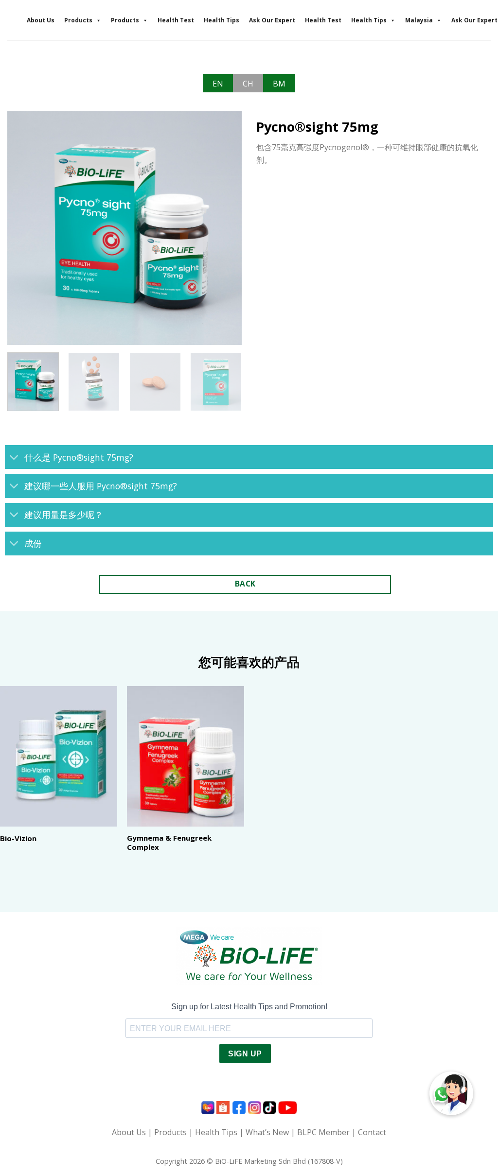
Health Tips (221, 20)
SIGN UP (245, 1054)
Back (245, 583)
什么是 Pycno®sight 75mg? (78, 457)
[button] (451, 1093)
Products (78, 20)
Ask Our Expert (272, 20)
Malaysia (419, 20)
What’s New (267, 1132)
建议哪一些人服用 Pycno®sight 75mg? (100, 486)
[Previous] (24, 227)
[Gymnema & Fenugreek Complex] (185, 756)
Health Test (176, 20)
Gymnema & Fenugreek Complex (169, 842)
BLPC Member (323, 1132)
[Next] (224, 227)
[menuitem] (218, 83)
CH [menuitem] (248, 83)
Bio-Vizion (18, 838)
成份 (33, 543)
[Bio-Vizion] (58, 756)
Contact (372, 1132)
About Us (40, 20)
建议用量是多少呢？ (63, 514)
